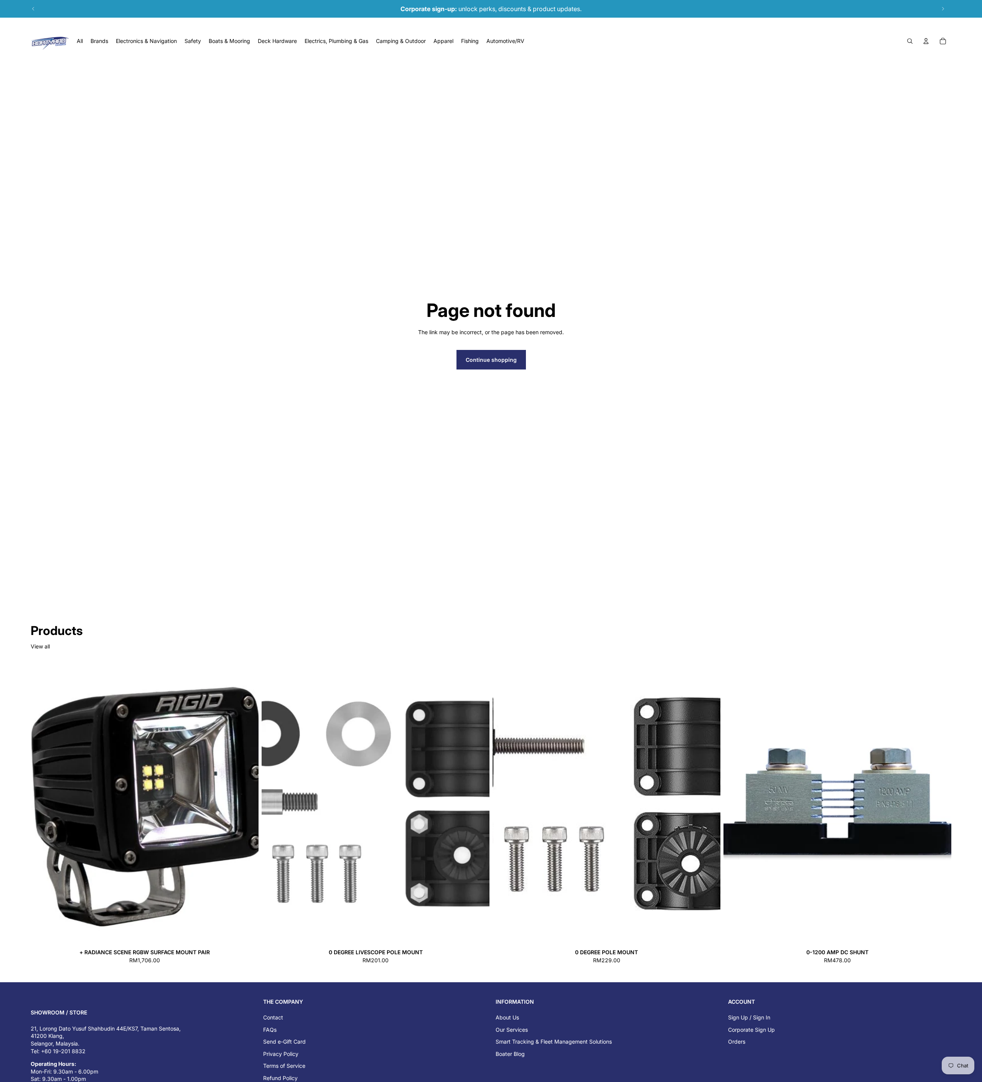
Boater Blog (510, 1054)
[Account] (926, 41)
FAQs (270, 1029)
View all (40, 646)
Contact (273, 1017)
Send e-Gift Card (284, 1041)
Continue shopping (491, 359)
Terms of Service (284, 1065)
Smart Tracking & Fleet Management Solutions (554, 1041)
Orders (736, 1041)
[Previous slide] (33, 8)
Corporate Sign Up (751, 1029)
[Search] (909, 41)
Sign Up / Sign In (749, 1017)
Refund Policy (280, 1078)
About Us (507, 1017)
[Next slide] (942, 8)
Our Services (512, 1029)
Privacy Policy (280, 1054)
